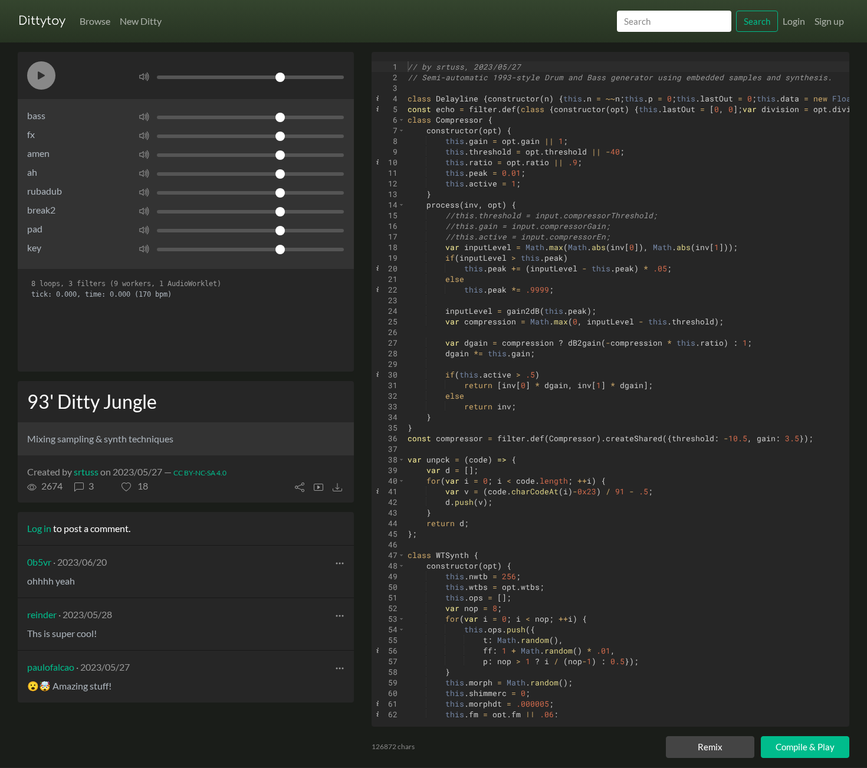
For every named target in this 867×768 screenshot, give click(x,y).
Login (794, 21)
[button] (41, 75)
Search (757, 21)
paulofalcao (50, 666)
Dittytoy (41, 21)
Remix (710, 746)
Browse (95, 21)
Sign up (829, 21)
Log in (39, 528)
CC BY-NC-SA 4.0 (199, 472)
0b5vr (39, 561)
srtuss (86, 471)
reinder (42, 614)
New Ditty (141, 21)
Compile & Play (805, 746)
